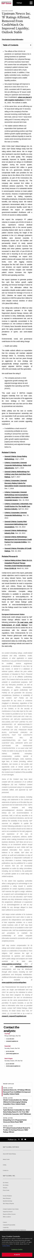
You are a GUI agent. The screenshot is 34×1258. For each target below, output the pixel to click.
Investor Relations (7, 1195)
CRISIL (4, 1165)
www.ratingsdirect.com (23, 966)
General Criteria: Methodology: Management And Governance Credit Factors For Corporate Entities (18, 539)
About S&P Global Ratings (9, 1154)
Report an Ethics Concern (9, 1214)
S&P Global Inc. (9, 1175)
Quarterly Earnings (7, 1201)
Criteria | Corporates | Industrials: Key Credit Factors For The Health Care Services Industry (18, 506)
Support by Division (8, 1211)
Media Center (6, 1159)
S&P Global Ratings (11, 1147)
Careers (5, 1222)
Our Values (5, 1182)
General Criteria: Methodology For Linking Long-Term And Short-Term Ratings (17, 474)
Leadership (6, 1227)
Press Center (6, 1190)
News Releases (7, 1198)
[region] (17, 1244)
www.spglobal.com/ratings (11, 964)
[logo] (6, 3)
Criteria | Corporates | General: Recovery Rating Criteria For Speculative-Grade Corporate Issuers (18, 483)
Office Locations (7, 1216)
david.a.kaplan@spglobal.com (13, 1066)
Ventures (5, 1187)
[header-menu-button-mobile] (31, 3)
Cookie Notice (6, 1245)
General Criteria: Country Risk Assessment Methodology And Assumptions (16, 524)
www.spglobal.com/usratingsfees (14, 982)
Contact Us (5, 1170)
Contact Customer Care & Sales (11, 1209)
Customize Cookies (16, 1249)
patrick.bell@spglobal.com (12, 1053)
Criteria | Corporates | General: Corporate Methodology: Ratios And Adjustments (18, 465)
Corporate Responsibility (9, 1225)
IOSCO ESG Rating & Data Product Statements (14, 1230)
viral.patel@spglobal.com (12, 1041)
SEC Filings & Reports (8, 1203)
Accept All (17, 1254)
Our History (5, 1185)
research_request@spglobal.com (14, 1016)
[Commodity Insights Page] (19, 1139)
